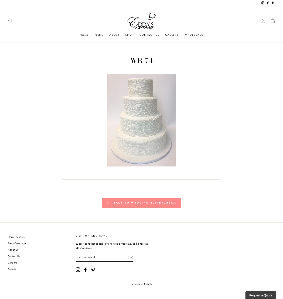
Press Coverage (17, 243)
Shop (129, 35)
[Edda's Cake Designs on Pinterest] (93, 269)
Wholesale (193, 35)
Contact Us (149, 35)
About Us (13, 250)
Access (12, 269)
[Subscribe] (130, 257)
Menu (99, 35)
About (114, 35)
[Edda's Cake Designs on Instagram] (78, 269)
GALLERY (172, 35)
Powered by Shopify (141, 284)
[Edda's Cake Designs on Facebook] (85, 269)
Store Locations (16, 237)
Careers (12, 262)
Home (84, 35)
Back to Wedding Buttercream (144, 202)
